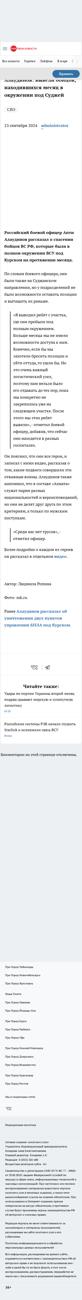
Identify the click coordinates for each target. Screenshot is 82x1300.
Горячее (30, 61)
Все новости (11, 61)
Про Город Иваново (17, 1002)
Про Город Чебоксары (19, 967)
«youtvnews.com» (38, 1142)
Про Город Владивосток (20, 1064)
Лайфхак (46, 61)
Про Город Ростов (16, 1083)
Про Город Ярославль (19, 983)
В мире (62, 61)
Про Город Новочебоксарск (22, 975)
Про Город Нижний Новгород (24, 1048)
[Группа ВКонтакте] (8, 1108)
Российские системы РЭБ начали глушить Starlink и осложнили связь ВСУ (40, 729)
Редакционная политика (20, 1125)
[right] (77, 61)
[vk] (35, 667)
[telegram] (49, 667)
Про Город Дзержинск (19, 1056)
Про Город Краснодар (19, 1075)
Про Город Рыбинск (17, 1029)
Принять (66, 74)
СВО (11, 109)
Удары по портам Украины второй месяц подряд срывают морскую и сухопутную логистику (39, 702)
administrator (55, 125)
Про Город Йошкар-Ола (20, 1010)
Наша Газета (13, 994)
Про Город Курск (16, 1021)
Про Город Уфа (14, 1037)
